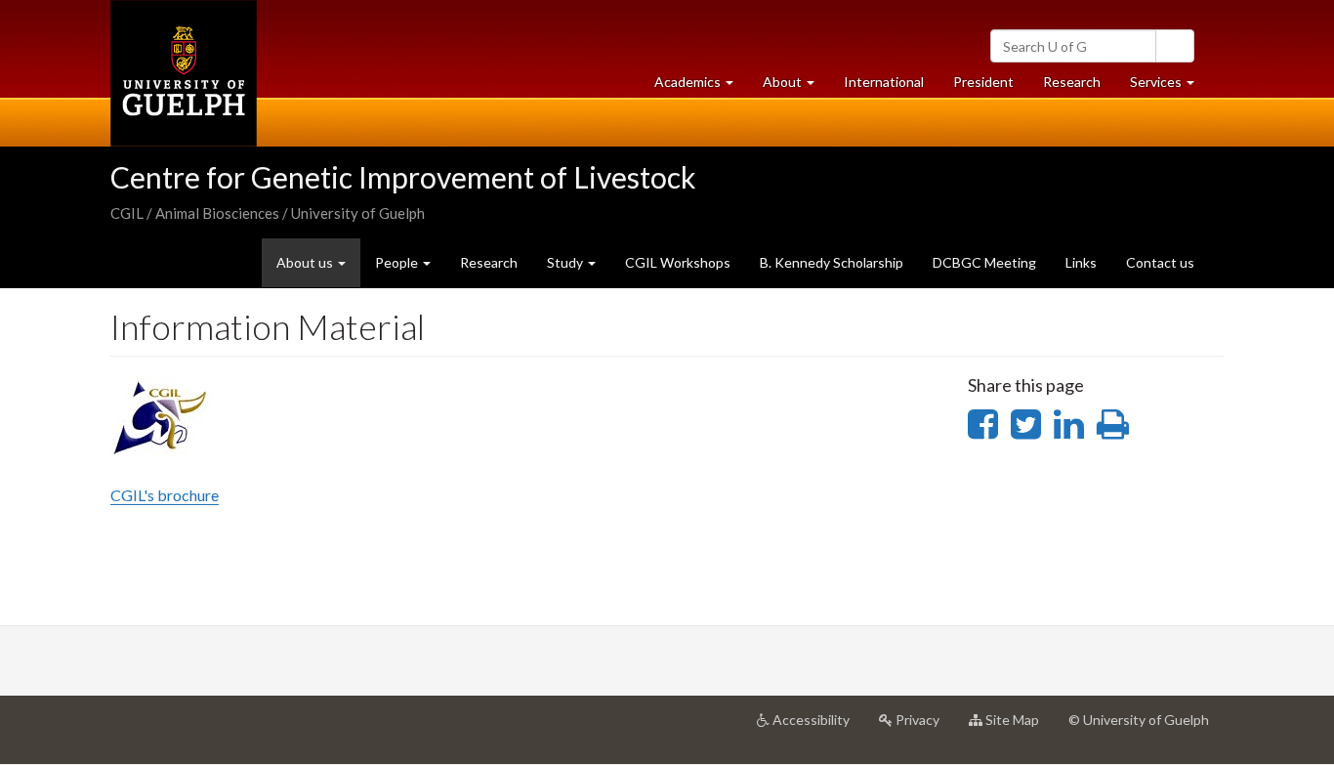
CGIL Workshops (677, 262)
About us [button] (306, 262)
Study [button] (566, 262)
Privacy (923, 727)
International (884, 81)
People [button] (398, 262)
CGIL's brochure (164, 495)
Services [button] (1169, 87)
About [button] (796, 87)
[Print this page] (1113, 423)
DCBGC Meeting (984, 262)
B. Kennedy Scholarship (831, 262)
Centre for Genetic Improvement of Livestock (403, 176)
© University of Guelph (1138, 719)
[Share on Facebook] (983, 423)
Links (1081, 262)
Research (1079, 87)
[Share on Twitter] (1026, 423)
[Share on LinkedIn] (1069, 423)
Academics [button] (701, 87)
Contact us (1160, 262)
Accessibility (817, 727)
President (983, 81)
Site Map (1018, 727)
